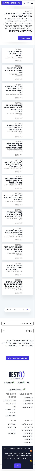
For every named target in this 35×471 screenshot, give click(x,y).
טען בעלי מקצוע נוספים (18, 358)
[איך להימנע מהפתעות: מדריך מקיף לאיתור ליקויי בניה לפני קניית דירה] (28, 91)
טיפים (13, 430)
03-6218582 (11, 345)
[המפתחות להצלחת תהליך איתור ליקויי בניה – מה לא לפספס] (28, 130)
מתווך (13, 406)
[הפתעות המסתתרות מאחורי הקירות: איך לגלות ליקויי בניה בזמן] (28, 269)
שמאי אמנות (28, 403)
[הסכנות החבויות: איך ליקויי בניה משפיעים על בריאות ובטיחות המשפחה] (28, 111)
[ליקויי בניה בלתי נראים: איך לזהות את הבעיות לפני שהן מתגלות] (28, 166)
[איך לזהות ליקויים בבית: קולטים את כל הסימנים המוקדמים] (28, 199)
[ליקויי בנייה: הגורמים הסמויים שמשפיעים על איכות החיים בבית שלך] (28, 287)
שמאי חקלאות (27, 424)
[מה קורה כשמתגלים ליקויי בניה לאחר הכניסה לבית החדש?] (28, 148)
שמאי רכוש (28, 400)
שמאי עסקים (27, 407)
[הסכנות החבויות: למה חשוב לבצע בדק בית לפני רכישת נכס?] (28, 182)
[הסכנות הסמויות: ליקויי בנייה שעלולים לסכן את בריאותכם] (28, 252)
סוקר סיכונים (11, 409)
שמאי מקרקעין (27, 430)
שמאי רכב (29, 397)
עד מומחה (12, 412)
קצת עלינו (12, 424)
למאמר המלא (26, 38)
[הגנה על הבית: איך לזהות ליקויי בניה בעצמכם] (28, 55)
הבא (9, 309)
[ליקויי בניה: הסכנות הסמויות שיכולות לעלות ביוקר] (28, 73)
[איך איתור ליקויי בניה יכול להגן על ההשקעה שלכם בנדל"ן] (28, 234)
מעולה (17, 465)
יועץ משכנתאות (10, 400)
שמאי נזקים (28, 433)
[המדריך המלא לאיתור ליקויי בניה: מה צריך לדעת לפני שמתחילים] (28, 217)
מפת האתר (11, 433)
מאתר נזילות (11, 403)
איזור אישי (12, 427)
